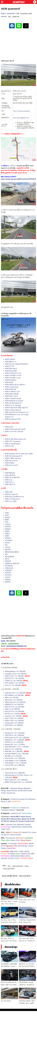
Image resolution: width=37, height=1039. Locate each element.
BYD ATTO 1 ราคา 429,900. (14, 678)
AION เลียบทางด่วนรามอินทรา (15, 384)
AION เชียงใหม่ (10, 475)
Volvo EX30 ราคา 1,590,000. (15, 758)
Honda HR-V (5, 819)
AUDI (7, 515)
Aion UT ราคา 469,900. (13, 685)
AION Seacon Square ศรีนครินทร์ (16, 364)
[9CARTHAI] (18, 2)
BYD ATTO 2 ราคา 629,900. (14, 707)
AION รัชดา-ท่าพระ (11, 396)
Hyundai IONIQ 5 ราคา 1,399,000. (17, 753)
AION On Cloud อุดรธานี (13, 456)
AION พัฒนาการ (10, 361)
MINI (32, 854)
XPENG (8, 579)
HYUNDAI (8, 540)
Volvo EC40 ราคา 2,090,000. (15, 773)
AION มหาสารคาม (11, 460)
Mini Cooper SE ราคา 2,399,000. (16, 780)
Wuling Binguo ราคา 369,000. (15, 671)
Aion (9, 16)
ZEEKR (7, 582)
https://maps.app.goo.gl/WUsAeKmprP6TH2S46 (19, 179)
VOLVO (7, 577)
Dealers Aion (16, 16)
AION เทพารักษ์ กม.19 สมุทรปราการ (17, 412)
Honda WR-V (15, 816)
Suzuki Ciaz (11, 793)
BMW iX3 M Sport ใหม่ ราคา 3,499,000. (18, 782)
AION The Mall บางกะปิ (13, 375)
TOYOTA (8, 575)
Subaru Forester (15, 835)
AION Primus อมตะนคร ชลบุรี (15, 429)
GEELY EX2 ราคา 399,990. (14, 676)
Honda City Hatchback (27, 799)
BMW (7, 520)
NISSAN (8, 561)
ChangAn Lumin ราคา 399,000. (16, 674)
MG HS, (6, 835)
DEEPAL (8, 526)
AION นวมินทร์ (10, 359)
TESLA (17, 858)
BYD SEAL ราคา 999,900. (14, 725)
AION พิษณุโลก (10, 473)
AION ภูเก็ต (9, 492)
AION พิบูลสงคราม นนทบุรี (14, 401)
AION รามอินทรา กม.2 (12, 391)
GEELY (7, 533)
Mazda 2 (4, 801)
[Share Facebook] (12, 25)
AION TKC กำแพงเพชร (13, 441)
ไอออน (26, 866)
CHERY (8, 524)
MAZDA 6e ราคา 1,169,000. (14, 740)
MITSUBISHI (9, 556)
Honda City (15, 799)
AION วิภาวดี (9, 366)
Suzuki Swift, (22, 790)
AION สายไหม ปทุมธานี (13, 410)
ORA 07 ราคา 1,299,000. (13, 749)
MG (6, 554)
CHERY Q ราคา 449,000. (14, 680)
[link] (21, 111)
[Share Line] (19, 25)
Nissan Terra (15, 840)
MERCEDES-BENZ (12, 552)
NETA (7, 559)
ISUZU (7, 543)
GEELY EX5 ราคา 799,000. (14, 720)
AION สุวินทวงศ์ (10, 389)
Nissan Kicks (16, 819)
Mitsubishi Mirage (16, 788)
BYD (6, 522)
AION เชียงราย (10, 484)
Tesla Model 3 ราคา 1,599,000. (15, 760)
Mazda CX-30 (26, 819)
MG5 (9, 801)
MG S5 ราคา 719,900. (12, 714)
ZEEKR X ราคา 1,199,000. (14, 742)
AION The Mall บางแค (12, 378)
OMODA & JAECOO (12, 563)
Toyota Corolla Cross (26, 821)
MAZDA (8, 549)
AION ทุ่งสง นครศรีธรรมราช (14, 496)
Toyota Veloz (5, 829)
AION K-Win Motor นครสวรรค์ (15, 439)
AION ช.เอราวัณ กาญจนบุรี (14, 431)
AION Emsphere (10, 380)
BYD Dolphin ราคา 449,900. (15, 683)
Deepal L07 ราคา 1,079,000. (15, 733)
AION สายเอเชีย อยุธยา (13, 444)
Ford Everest (10, 838)
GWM (7, 536)
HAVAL (26, 851)
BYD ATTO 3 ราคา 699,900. (14, 711)
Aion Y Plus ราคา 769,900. (14, 718)
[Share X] (26, 25)
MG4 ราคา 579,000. (12, 697)
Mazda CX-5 (26, 832)
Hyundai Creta (11, 824)
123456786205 (13, 644)
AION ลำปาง (9, 482)
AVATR (7, 517)
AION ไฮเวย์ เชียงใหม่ (12, 477)
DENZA (7, 529)
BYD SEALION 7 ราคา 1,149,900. (17, 747)
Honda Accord (16, 813)
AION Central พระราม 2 (13, 373)
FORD (7, 531)
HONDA (8, 538)
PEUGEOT (9, 566)
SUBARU (8, 570)
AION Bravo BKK (11, 371)
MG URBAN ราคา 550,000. (14, 695)
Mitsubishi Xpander (23, 824)
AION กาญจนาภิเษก (11, 387)
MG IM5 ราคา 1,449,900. (13, 756)
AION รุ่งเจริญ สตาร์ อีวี (12, 419)
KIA (6, 545)
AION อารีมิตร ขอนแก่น (13, 458)
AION (7, 513)
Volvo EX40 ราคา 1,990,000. (15, 765)
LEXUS (7, 547)
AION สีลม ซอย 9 (11, 368)
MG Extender (22, 846)
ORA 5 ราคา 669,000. (12, 709)
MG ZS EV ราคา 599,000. (14, 700)
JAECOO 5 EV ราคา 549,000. (15, 693)
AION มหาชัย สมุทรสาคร (13, 403)
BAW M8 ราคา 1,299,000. (14, 751)
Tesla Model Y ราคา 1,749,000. (16, 763)
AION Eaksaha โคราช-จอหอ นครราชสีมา (19, 453)
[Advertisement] (18, 43)
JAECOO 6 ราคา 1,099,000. (14, 735)
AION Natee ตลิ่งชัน (12, 394)
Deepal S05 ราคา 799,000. (14, 723)
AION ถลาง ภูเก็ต (10, 501)
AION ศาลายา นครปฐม (13, 405)
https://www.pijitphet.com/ (21, 118)
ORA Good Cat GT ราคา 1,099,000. (17, 737)
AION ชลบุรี (9, 427)
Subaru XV (14, 821)
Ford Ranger (12, 843)
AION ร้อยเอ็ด (9, 463)
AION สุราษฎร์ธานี (11, 494)
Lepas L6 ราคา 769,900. (13, 716)
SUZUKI (8, 572)
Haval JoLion (26, 816)
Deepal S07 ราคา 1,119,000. (15, 744)
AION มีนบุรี (9, 382)
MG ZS (6, 821)
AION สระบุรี (9, 446)
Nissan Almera (12, 790)
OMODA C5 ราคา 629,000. (14, 704)
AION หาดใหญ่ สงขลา (12, 499)
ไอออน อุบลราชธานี (8, 869)
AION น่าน (8, 480)
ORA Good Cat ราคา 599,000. (15, 702)
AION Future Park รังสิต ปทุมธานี (16, 407)
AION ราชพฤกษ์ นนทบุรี (13, 398)
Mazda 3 (12, 810)
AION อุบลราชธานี (11, 465)
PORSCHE (9, 568)
